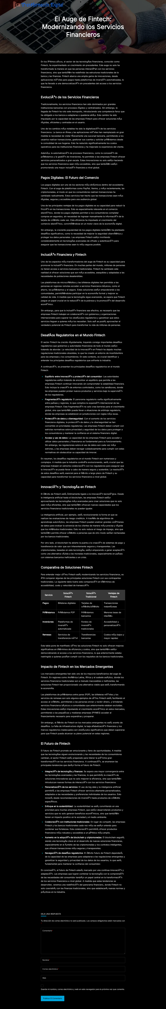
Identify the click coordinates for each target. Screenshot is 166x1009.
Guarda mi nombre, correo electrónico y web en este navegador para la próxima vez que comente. (83, 989)
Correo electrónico (50, 969)
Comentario (47, 931)
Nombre (46, 960)
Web (44, 978)
